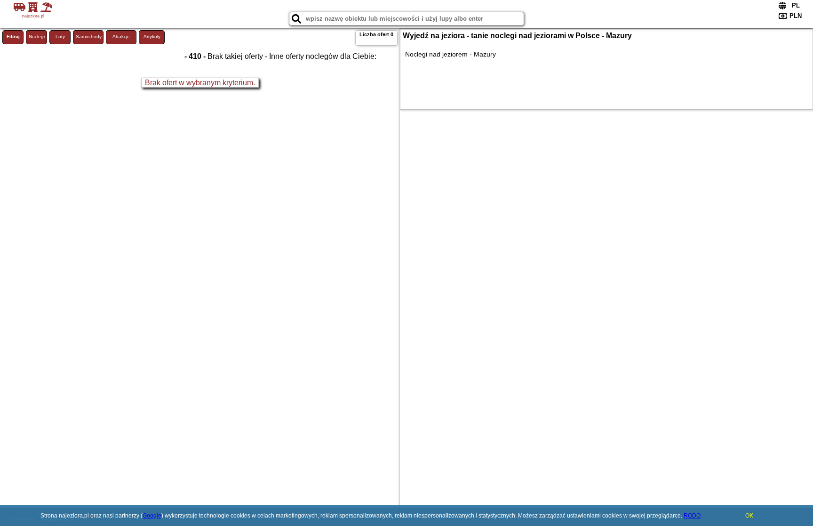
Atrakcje (121, 36)
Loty (60, 36)
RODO (692, 515)
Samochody (89, 36)
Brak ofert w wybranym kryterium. (200, 83)
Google (152, 515)
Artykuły (151, 36)
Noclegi (37, 36)
